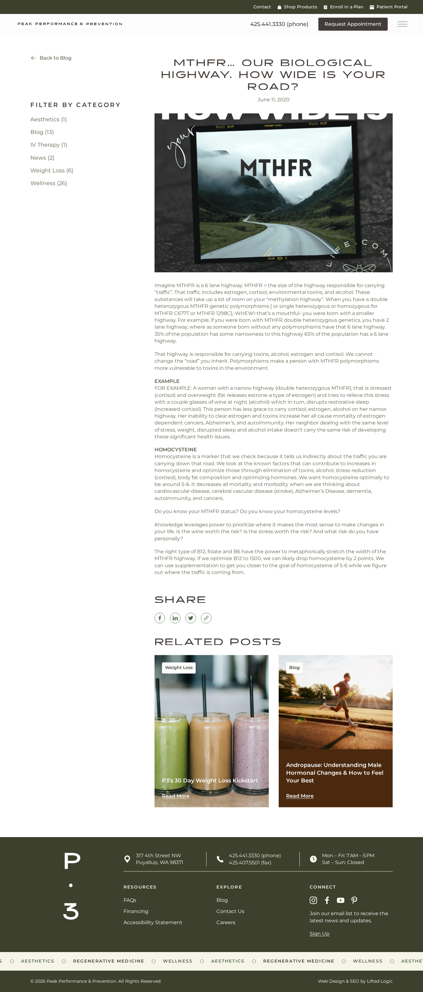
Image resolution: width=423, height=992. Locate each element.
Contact (262, 7)
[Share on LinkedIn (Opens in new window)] (175, 618)
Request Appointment (353, 24)
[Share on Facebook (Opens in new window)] (160, 618)
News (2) (42, 157)
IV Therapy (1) (48, 144)
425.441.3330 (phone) (255, 855)
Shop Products (300, 7)
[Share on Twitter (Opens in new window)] (190, 618)
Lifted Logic (380, 981)
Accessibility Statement (153, 922)
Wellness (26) (48, 183)
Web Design (331, 981)
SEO (354, 981)
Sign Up (319, 934)
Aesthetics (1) (48, 119)
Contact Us (230, 911)
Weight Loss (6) (51, 170)
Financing (136, 911)
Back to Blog (56, 58)
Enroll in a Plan (347, 7)
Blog (222, 900)
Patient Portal (392, 7)
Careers (225, 922)
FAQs (130, 900)
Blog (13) (42, 132)
